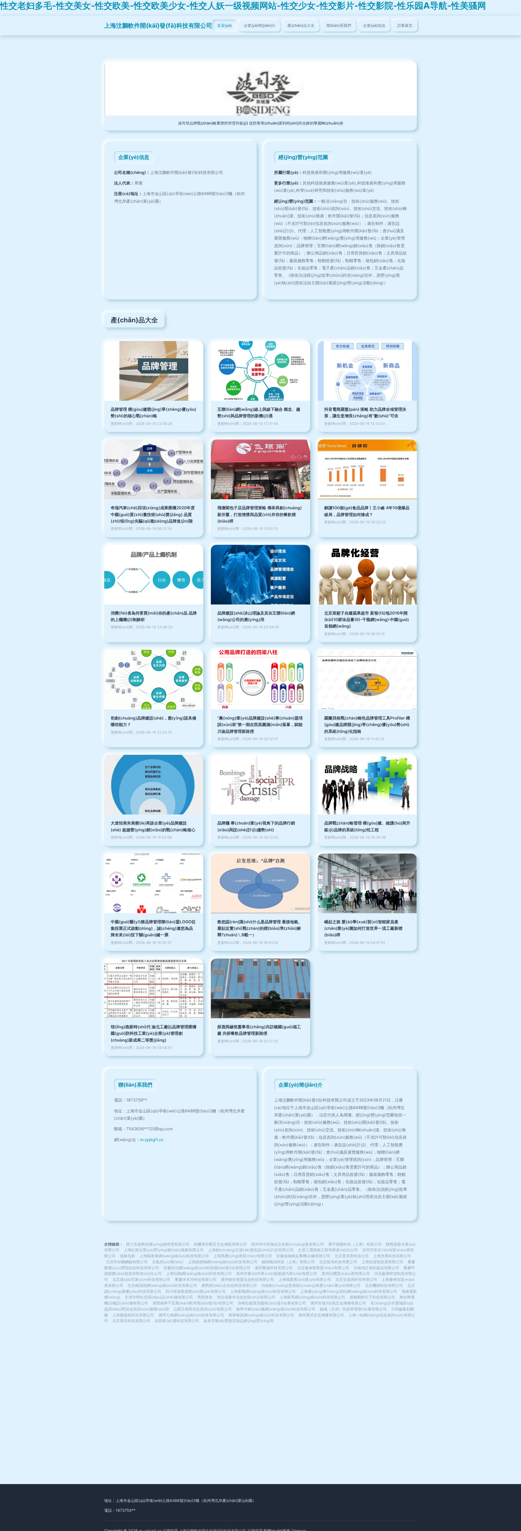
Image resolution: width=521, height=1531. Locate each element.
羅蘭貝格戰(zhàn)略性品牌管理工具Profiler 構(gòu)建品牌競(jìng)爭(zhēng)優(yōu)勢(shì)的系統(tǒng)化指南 (367, 724)
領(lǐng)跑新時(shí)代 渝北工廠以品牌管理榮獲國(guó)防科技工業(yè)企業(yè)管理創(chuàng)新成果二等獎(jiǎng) (153, 1033)
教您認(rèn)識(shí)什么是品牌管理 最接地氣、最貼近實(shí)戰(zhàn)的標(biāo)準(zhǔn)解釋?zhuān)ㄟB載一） (259, 928)
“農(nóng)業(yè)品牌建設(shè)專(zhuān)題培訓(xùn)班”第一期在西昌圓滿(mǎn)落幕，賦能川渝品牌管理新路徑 (260, 724)
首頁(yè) (224, 25)
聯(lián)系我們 (338, 25)
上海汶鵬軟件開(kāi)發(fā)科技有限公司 (158, 25)
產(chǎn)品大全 (300, 25)
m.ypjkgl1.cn (151, 1139)
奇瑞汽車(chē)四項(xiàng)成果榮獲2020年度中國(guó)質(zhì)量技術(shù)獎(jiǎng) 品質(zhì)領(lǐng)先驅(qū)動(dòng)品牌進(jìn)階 (153, 514)
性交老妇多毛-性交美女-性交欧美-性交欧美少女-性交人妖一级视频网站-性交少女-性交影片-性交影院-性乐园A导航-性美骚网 (243, 5)
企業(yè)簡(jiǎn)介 (259, 25)
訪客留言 (404, 25)
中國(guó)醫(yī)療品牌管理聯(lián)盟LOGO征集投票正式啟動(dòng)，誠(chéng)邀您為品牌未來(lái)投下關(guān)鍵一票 (153, 928)
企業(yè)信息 (374, 25)
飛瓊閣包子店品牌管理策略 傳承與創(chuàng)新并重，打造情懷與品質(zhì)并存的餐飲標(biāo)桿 (259, 514)
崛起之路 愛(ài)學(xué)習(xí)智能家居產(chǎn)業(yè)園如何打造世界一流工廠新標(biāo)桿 (363, 928)
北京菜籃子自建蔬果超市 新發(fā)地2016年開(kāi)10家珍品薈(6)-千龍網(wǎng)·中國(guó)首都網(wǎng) (366, 619)
